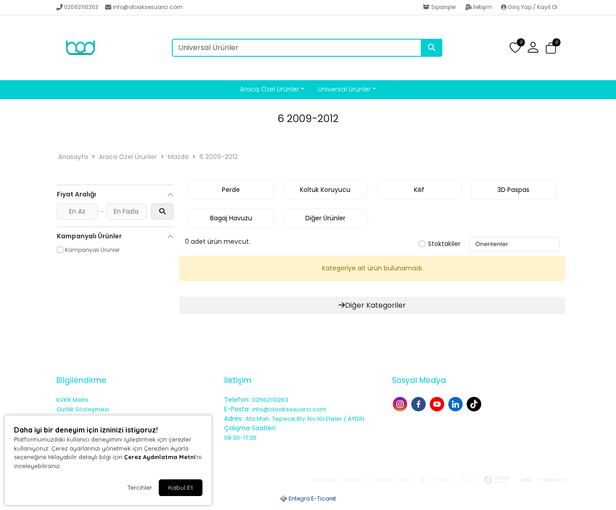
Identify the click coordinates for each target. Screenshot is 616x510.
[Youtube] (438, 403)
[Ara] (431, 48)
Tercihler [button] (139, 487)
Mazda (178, 157)
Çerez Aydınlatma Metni (159, 456)
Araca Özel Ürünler (269, 89)
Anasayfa (73, 157)
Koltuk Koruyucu (325, 189)
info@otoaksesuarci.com (148, 7)
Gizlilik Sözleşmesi (82, 409)
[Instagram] (401, 403)
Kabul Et (180, 487)
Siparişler (443, 7)
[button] (550, 48)
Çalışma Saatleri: (250, 428)
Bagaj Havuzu (231, 218)
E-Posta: (237, 409)
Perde (231, 189)
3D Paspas (513, 189)
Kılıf (419, 189)
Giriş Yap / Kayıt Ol (531, 7)
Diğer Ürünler (325, 218)
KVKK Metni (72, 400)
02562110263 (81, 7)
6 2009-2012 (218, 157)
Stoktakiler (444, 244)
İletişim (482, 7)
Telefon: (237, 399)
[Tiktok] (475, 403)
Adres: (233, 418)
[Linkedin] (456, 403)
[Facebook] (419, 403)
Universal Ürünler (344, 89)
